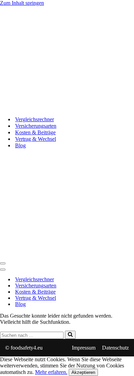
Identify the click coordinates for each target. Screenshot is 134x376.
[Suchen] (70, 335)
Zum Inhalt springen (22, 3)
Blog (20, 145)
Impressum (84, 348)
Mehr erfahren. (51, 372)
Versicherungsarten (35, 126)
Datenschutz (115, 348)
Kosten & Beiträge (35, 132)
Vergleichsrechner (34, 119)
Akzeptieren (83, 372)
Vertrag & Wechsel (35, 139)
